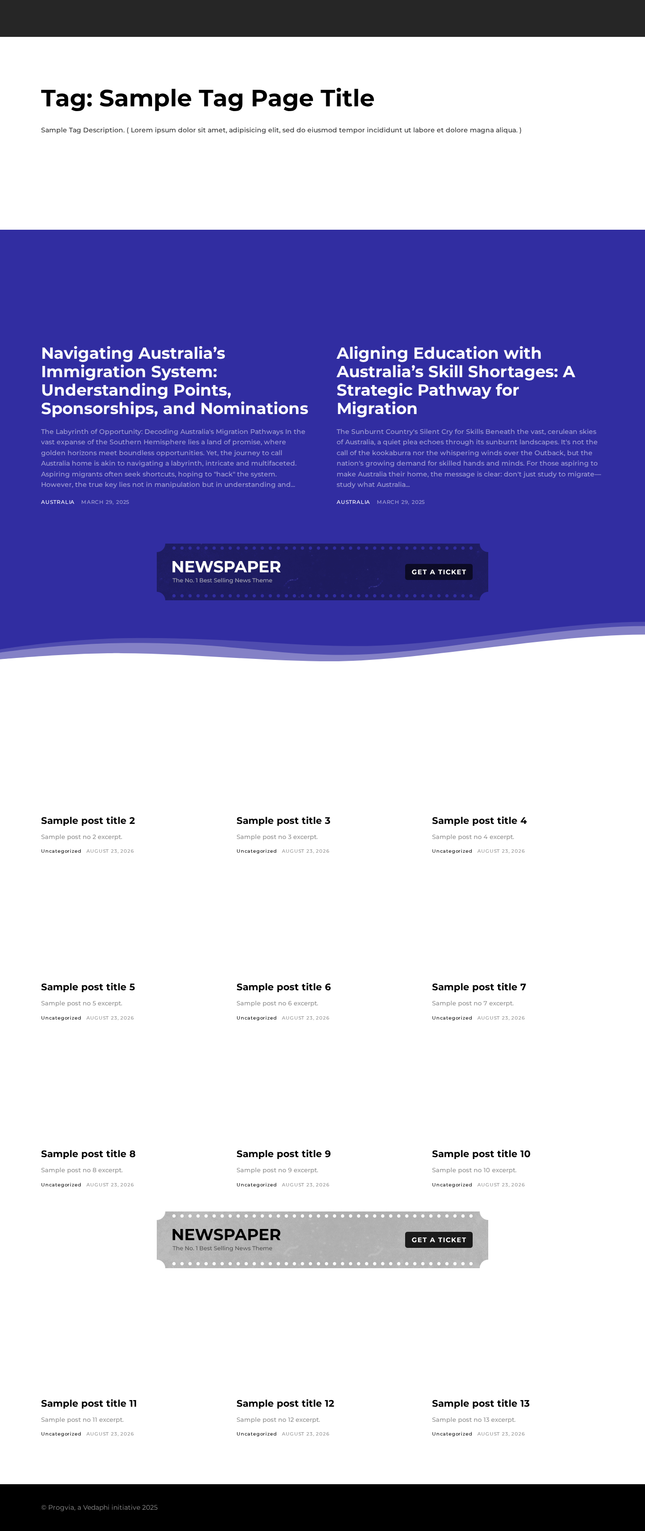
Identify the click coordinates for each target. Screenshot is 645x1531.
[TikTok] (561, 1507)
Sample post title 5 (88, 987)
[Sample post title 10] (518, 1092)
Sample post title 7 (479, 987)
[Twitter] (579, 1507)
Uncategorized (61, 851)
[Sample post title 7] (518, 925)
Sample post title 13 (481, 1403)
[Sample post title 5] (127, 925)
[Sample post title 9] (322, 1092)
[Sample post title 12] (322, 1341)
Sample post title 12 (285, 1403)
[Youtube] (597, 1507)
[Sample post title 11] (127, 1341)
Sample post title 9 (284, 1153)
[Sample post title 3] (322, 758)
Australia (58, 502)
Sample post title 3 (284, 820)
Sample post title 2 (88, 820)
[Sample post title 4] (518, 758)
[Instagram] (543, 1507)
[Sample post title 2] (127, 758)
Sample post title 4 (479, 820)
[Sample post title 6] (322, 925)
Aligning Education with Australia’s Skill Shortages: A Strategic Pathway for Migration (456, 380)
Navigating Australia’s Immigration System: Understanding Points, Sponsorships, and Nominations (174, 380)
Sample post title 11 (89, 1403)
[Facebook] (525, 1507)
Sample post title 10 (481, 1153)
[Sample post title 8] (127, 1092)
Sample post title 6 (284, 987)
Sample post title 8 (88, 1153)
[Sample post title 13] (518, 1341)
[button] (561, 19)
